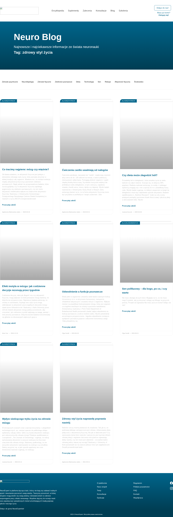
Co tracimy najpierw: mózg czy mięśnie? (25, 169)
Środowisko (138, 82)
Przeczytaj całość (9, 205)
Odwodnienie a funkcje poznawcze (82, 291)
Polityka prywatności (141, 487)
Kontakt (136, 494)
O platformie (102, 483)
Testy (99, 490)
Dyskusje (100, 498)
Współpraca (138, 498)
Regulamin (137, 483)
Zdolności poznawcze (63, 82)
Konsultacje (101, 494)
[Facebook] (171, 483)
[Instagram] (171, 488)
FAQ (135, 490)
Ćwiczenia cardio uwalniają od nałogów (85, 170)
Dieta (78, 82)
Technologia (89, 82)
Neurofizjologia (28, 82)
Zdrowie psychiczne (10, 82)
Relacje (108, 82)
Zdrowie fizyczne (44, 82)
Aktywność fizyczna (122, 82)
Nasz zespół (102, 487)
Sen (99, 82)
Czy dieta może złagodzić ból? (139, 175)
